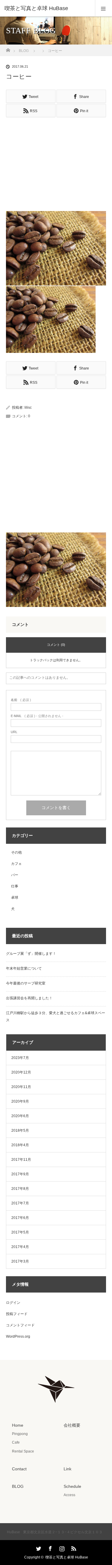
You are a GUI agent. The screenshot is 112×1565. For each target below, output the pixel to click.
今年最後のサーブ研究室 (25, 983)
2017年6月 (20, 1218)
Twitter (37, 1547)
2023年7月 (20, 1058)
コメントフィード (20, 1325)
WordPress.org (18, 1336)
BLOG (24, 51)
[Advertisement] (56, 161)
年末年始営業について (24, 968)
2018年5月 (20, 1130)
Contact (19, 1468)
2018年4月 (20, 1145)
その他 (16, 852)
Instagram (61, 1547)
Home (17, 1425)
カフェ (16, 864)
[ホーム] (8, 48)
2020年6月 (20, 1116)
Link (67, 1468)
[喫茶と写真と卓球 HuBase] (47, 8)
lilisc (28, 407)
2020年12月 (21, 1072)
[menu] (103, 8)
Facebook (49, 1547)
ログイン (13, 1303)
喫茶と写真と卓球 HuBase (66, 1557)
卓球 (14, 897)
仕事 (14, 886)
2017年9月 (20, 1174)
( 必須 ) (21, 700)
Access (69, 1495)
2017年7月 (20, 1203)
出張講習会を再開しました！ (29, 998)
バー (14, 875)
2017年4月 (20, 1247)
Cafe (16, 1442)
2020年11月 (21, 1087)
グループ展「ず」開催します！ (31, 954)
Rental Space (23, 1451)
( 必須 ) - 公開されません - (37, 716)
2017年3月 (20, 1261)
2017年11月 (21, 1160)
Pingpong (20, 1434)
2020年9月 (20, 1101)
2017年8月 (20, 1189)
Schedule (72, 1486)
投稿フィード (16, 1314)
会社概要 (72, 1425)
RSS (72, 1547)
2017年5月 (20, 1232)
